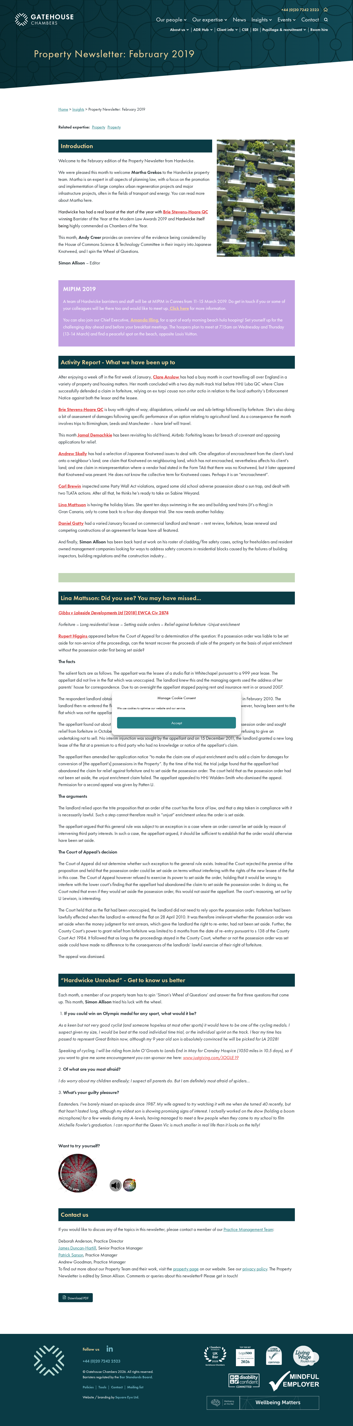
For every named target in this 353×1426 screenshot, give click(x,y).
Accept (176, 722)
